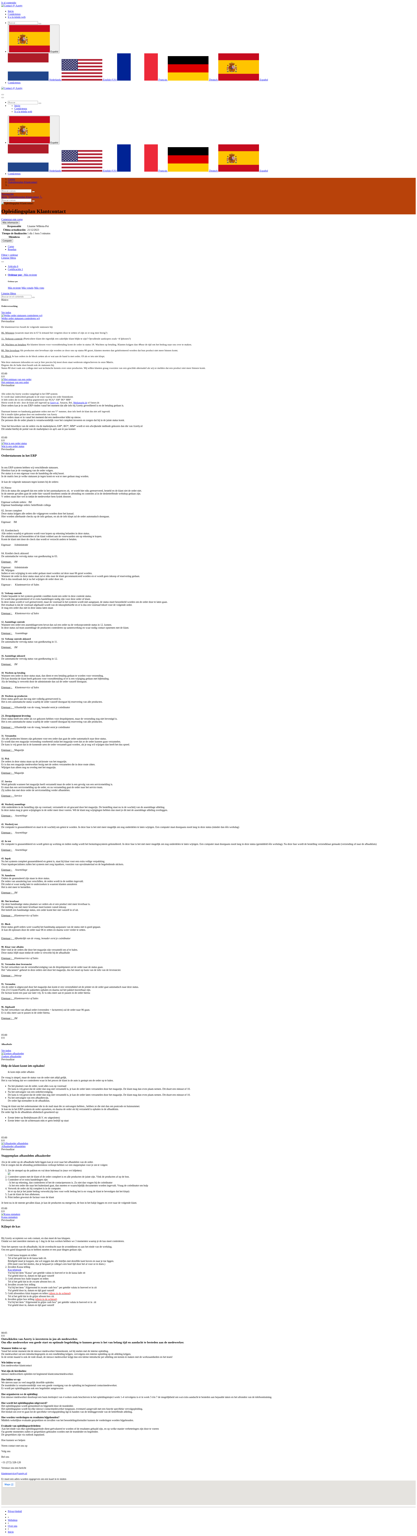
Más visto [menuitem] (39, 287)
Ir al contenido (8, 2)
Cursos (11, 179)
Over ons (12, 1526)
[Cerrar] (2, 97)
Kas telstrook (14, 1269)
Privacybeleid (15, 1511)
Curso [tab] (11, 246)
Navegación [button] (7, 194)
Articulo (13, 266)
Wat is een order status (12, 446)
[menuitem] (11, 11)
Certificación (15, 269)
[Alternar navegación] (2, 94)
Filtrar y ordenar (9, 255)
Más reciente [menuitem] (14, 287)
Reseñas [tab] (12, 249)
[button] (12, 219)
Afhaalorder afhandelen (13, 1146)
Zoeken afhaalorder (11, 1056)
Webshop (12, 1520)
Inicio (4, 197)
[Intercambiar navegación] (2, 261)
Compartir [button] (7, 240)
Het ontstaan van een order (15, 382)
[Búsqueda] (40, 23)
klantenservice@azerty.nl (14, 1473)
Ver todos (6, 312)
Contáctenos (14, 82)
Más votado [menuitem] (28, 287)
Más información (10, 222)
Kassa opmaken (9, 1217)
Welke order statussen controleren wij (20, 318)
